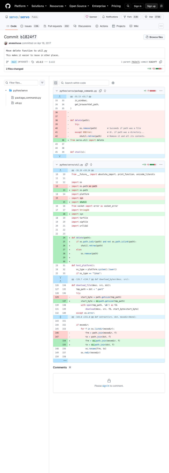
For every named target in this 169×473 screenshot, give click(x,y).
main (14, 62)
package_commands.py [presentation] (28, 97)
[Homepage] (8, 6)
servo (13, 17)
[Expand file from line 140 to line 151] (60, 317)
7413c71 (136, 62)
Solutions (38, 6)
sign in (105, 385)
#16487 (23, 61)
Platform (20, 6)
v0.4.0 (39, 61)
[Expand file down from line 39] (59, 156)
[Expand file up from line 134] (60, 281)
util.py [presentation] (18, 102)
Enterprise (99, 6)
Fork (132, 17)
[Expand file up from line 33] (59, 97)
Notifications (112, 17)
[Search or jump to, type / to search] (128, 6)
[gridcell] (109, 97)
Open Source (77, 6)
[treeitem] (24, 96)
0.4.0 (52, 61)
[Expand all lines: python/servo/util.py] (91, 164)
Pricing (116, 6)
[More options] (161, 90)
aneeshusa (15, 43)
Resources (57, 6)
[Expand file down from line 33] (60, 277)
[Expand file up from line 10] (60, 170)
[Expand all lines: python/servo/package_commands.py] (105, 90)
